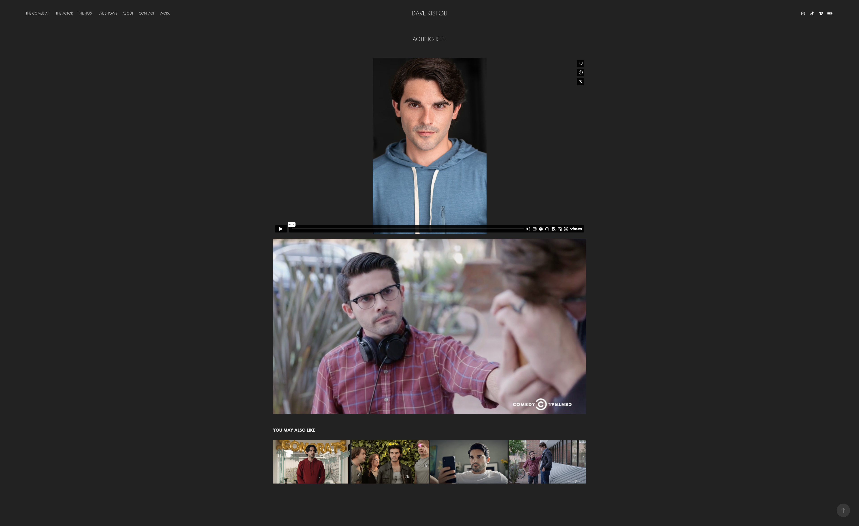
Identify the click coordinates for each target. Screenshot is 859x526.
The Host (85, 13)
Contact (146, 13)
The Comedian (38, 13)
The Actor (64, 13)
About (128, 13)
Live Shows (107, 13)
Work (165, 13)
